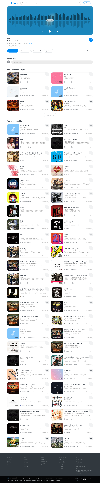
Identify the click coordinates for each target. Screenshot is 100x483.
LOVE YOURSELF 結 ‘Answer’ (76, 374)
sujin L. (67, 174)
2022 (77, 442)
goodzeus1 (68, 283)
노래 (74, 378)
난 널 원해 (87, 184)
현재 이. (67, 419)
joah (33, 279)
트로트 (35, 170)
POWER (27, 197)
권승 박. (67, 255)
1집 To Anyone (73, 238)
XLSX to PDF (61, 468)
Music (31, 351)
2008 (79, 211)
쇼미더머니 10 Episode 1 (31, 306)
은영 (74, 201)
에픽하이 (30, 242)
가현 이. (67, 228)
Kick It (22, 105)
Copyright (43, 463)
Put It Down (82, 252)
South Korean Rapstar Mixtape (83, 143)
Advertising (44, 461)
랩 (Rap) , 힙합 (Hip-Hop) (26, 252)
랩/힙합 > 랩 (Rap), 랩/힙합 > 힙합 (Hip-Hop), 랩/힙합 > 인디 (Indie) (72, 306)
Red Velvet (67, 105)
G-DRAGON (43, 197)
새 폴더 (27, 269)
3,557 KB (14, 45)
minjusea (24, 446)
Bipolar (30, 225)
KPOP (70, 92)
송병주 (67, 391)
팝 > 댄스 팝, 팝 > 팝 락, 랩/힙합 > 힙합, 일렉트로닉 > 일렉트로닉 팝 (72, 197)
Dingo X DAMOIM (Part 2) (75, 415)
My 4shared (19, 43)
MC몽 (88, 157)
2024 (33, 197)
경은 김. (23, 378)
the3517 (24, 364)
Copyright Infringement (81, 463)
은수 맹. (67, 337)
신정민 (23, 405)
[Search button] (79, 3)
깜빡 (27, 293)
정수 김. (67, 160)
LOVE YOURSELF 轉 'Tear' (75, 388)
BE (36, 401)
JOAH (34, 252)
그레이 (39, 293)
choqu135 (68, 405)
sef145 (23, 419)
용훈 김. (23, 242)
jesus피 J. (24, 296)
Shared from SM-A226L (75, 446)
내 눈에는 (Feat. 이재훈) (41, 374)
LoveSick (72, 170)
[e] (26, 170)
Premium (9, 459)
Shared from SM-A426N (32, 228)
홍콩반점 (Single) (29, 211)
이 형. (67, 242)
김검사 (23, 432)
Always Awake (29, 184)
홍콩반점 (41, 211)
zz (22, 201)
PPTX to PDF (61, 461)
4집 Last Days (73, 211)
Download (74, 160)
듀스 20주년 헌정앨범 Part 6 (31, 347)
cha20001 (24, 337)
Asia (37, 143)
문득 (39, 225)
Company (43, 459)
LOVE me (72, 442)
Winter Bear (26, 78)
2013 (39, 252)
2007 (42, 238)
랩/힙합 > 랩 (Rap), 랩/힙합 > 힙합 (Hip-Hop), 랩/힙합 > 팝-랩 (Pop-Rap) (72, 265)
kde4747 (24, 283)
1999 (82, 184)
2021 (35, 225)
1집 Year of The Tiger (74, 184)
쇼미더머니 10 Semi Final (31, 265)
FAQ (25, 461)
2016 (86, 129)
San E (81, 170)
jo (22, 269)
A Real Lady (82, 361)
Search (8, 461)
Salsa (22, 143)
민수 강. (67, 310)
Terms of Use (79, 459)
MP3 (9, 45)
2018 (85, 374)
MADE (81, 129)
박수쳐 (84, 238)
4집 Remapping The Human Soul (32, 238)
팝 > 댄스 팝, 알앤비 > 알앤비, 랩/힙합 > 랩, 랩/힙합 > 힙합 (28, 401)
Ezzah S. (11, 43)
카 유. (23, 323)
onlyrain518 (24, 351)
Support (26, 459)
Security (78, 464)
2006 (80, 279)
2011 (35, 184)
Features (26, 464)
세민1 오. (68, 201)
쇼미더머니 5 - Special (38, 388)
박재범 (42, 279)
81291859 (23, 129)
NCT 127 (32, 105)
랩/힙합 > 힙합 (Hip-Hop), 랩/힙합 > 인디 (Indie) (28, 157)
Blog (8, 464)
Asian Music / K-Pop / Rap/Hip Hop (72, 129)
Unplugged (82, 401)
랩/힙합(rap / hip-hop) (69, 143)
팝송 (73, 337)
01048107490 (69, 215)
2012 (31, 293)
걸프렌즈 (84, 279)
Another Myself (73, 279)
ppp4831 (24, 174)
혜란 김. (23, 228)
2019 (83, 415)
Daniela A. (68, 133)
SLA (77, 468)
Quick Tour (26, 463)
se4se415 (24, 187)
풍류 (81, 265)
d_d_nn (67, 187)
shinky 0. (68, 378)
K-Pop (27, 105)
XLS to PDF (61, 464)
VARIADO (28, 143)
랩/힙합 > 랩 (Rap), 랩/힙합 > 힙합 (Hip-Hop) (72, 361)
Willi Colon (42, 143)
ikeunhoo (68, 147)
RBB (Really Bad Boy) (76, 105)
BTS (66, 78)
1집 (35, 293)
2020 (40, 401)
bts (18, 45)
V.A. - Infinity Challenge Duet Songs (78, 323)
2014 (80, 225)
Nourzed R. (68, 323)
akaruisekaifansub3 (26, 255)
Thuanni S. (24, 133)
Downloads (32, 133)
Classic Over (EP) (73, 293)
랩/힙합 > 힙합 (24, 225)
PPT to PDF (61, 466)
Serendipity (27, 92)
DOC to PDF (61, 459)
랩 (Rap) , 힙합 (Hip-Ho (25, 279)
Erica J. (67, 364)
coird (67, 296)
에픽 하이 (40, 170)
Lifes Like (38, 442)
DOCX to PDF (61, 463)
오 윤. (23, 160)
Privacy (77, 461)
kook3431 (24, 215)
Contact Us (26, 466)
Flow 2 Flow (82, 429)
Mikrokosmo (71, 78)
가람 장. (23, 310)
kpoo (32, 92)
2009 (30, 170)
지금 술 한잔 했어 (73, 225)
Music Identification (80, 466)
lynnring (67, 269)
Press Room (10, 463)
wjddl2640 (68, 432)
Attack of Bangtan (77, 92)
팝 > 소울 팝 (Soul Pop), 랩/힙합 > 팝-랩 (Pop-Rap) (72, 252)
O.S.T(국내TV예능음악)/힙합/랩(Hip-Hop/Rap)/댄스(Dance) (72, 320)
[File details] (13, 78)
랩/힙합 (66, 157)
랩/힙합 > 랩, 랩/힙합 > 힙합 (26, 388)
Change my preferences (55, 480)
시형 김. (23, 391)
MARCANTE (29, 129)
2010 (84, 157)
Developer (43, 464)
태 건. (67, 446)
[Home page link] (14, 3)
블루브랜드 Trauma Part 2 (75, 157)
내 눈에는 (28, 374)
